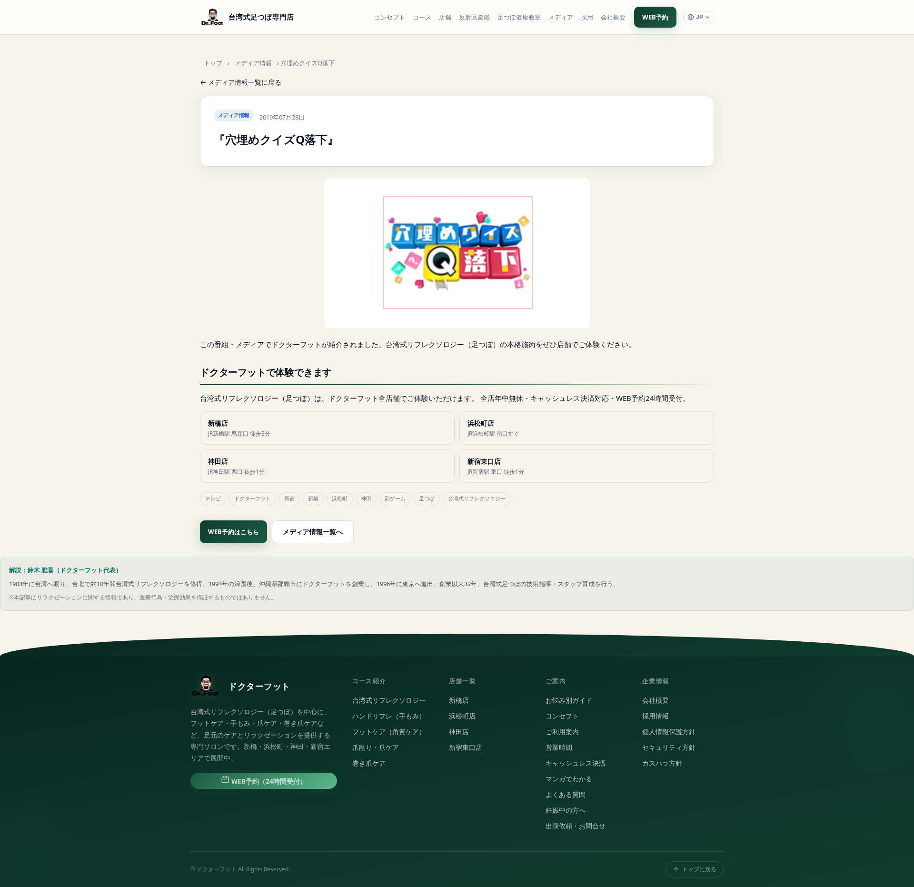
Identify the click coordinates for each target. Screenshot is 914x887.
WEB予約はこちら (233, 532)
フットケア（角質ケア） (389, 732)
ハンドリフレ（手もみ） (389, 716)
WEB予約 (655, 17)
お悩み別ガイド (569, 700)
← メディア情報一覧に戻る (240, 82)
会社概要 (613, 17)
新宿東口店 (465, 747)
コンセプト (389, 17)
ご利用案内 (562, 732)
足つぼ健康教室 (519, 17)
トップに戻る (699, 869)
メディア (560, 17)
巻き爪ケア (369, 763)
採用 (587, 17)
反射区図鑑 (474, 17)
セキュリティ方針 (668, 747)
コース (422, 17)
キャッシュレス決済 (576, 763)
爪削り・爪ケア (375, 747)
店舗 (445, 17)
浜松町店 (462, 716)
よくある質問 (566, 794)
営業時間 (559, 747)
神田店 (459, 732)
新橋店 (459, 700)
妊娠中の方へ (566, 810)
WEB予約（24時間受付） (268, 781)
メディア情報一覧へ (313, 531)
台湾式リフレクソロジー (389, 700)
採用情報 (655, 716)
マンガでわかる (569, 779)
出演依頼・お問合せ (576, 826)
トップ (213, 63)
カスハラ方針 (662, 763)
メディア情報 (253, 63)
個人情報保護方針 (668, 732)
